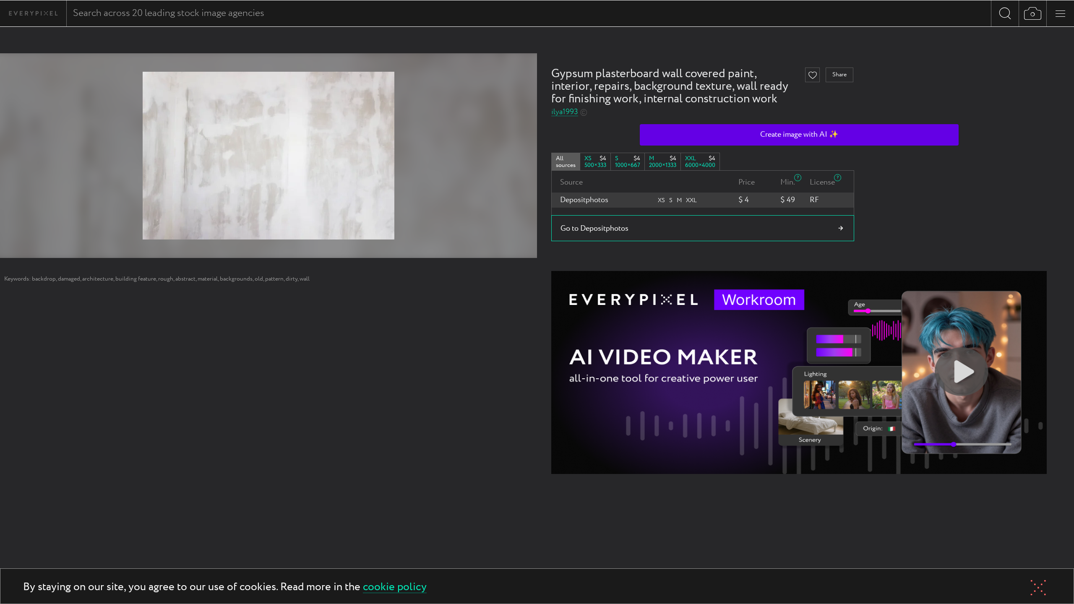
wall (305, 279)
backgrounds (236, 279)
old (259, 279)
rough (165, 279)
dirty (291, 279)
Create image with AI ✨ (799, 134)
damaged (69, 279)
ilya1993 (564, 112)
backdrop (44, 279)
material (208, 279)
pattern (274, 279)
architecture (97, 279)
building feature (135, 279)
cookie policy (395, 587)
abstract (185, 279)
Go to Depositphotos (594, 228)
